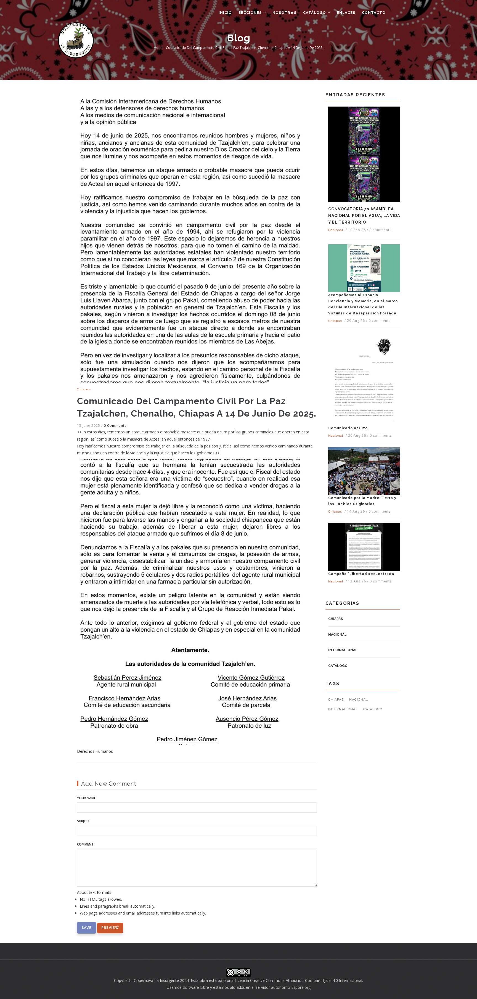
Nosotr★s (284, 12)
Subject (83, 821)
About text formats (94, 892)
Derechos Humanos (95, 751)
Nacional (335, 230)
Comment (85, 844)
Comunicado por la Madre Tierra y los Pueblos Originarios (362, 501)
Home (158, 47)
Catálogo (315, 12)
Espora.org (301, 987)
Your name (86, 798)
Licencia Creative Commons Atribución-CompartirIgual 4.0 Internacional (298, 980)
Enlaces (346, 12)
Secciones (251, 12)
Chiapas (84, 389)
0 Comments (115, 425)
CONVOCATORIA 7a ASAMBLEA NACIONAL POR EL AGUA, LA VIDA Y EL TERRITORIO (364, 215)
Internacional (342, 650)
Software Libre (196, 987)
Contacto (374, 12)
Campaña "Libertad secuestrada (361, 574)
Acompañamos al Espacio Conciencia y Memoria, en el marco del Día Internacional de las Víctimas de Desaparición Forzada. (363, 304)
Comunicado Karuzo (348, 428)
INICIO (225, 12)
